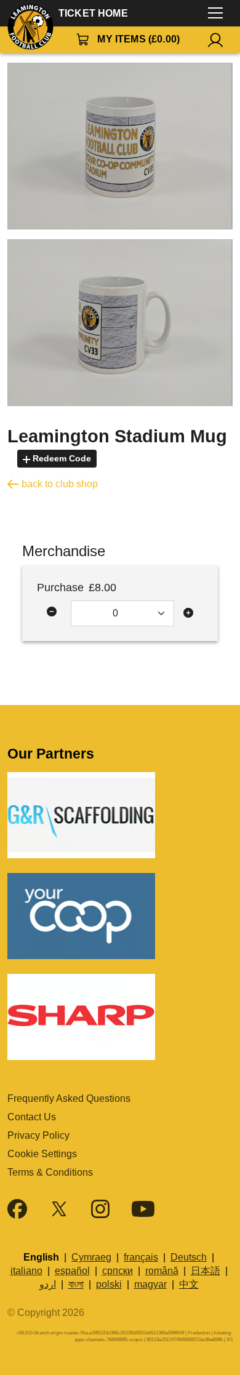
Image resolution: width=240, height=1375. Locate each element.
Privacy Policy (38, 1135)
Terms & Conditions (50, 1172)
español (72, 1270)
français (141, 1257)
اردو (47, 1284)
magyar (150, 1284)
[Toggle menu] (215, 13)
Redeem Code (60, 458)
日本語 (205, 1270)
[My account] (215, 40)
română (161, 1270)
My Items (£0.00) (138, 39)
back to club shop (60, 484)
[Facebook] (17, 1209)
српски (117, 1270)
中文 (189, 1284)
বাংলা (76, 1284)
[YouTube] (143, 1208)
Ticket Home (93, 13)
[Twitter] (59, 1209)
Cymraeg (91, 1257)
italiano (26, 1270)
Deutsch (188, 1257)
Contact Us (31, 1117)
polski (109, 1284)
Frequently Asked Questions (68, 1098)
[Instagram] (100, 1209)
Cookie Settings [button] (42, 1154)
